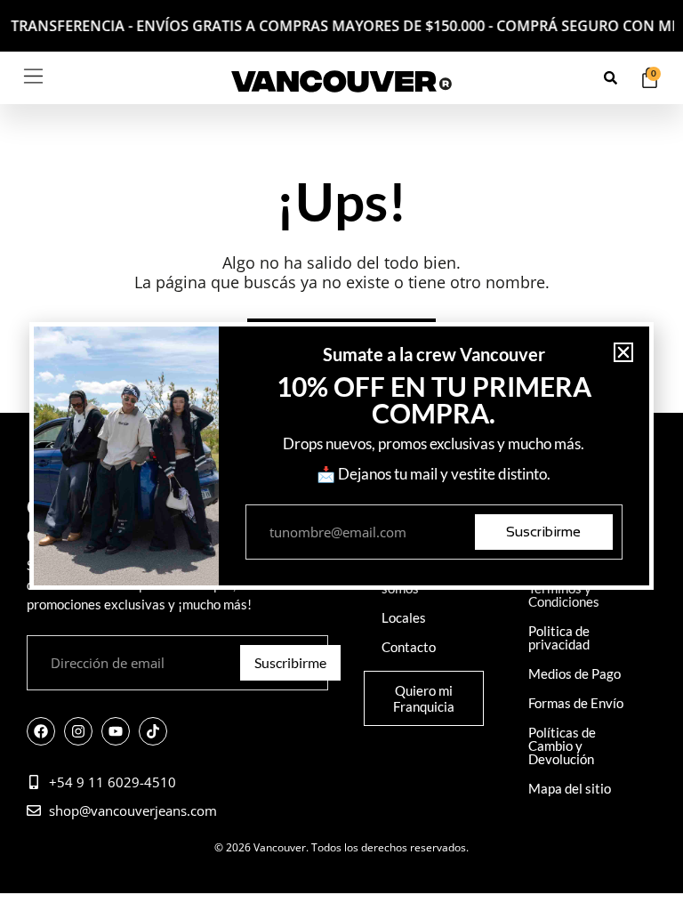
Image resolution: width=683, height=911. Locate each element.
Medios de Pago (574, 673)
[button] (623, 352)
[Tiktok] (153, 731)
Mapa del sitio (569, 788)
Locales (404, 617)
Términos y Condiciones (563, 594)
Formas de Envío (575, 703)
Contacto (409, 647)
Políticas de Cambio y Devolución (562, 745)
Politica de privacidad (559, 637)
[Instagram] (78, 731)
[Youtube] (115, 731)
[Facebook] (41, 731)
